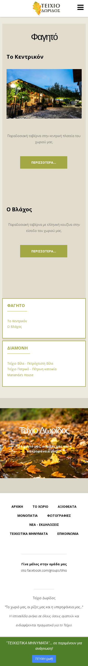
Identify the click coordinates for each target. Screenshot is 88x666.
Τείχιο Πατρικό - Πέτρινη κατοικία (31, 369)
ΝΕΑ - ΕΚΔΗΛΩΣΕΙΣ (44, 524)
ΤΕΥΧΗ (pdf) (44, 659)
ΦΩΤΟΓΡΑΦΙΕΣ (59, 515)
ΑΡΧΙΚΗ (17, 506)
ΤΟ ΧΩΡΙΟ (40, 506)
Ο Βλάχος (19, 209)
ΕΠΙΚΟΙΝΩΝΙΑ (68, 533)
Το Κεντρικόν (25, 56)
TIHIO (46, 8)
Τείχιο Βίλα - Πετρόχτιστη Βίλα (30, 363)
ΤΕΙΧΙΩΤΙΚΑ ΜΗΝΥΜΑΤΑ (29, 533)
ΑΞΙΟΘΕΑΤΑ (67, 506)
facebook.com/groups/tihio (47, 570)
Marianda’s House (20, 375)
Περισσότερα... (43, 162)
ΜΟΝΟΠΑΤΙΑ (27, 515)
